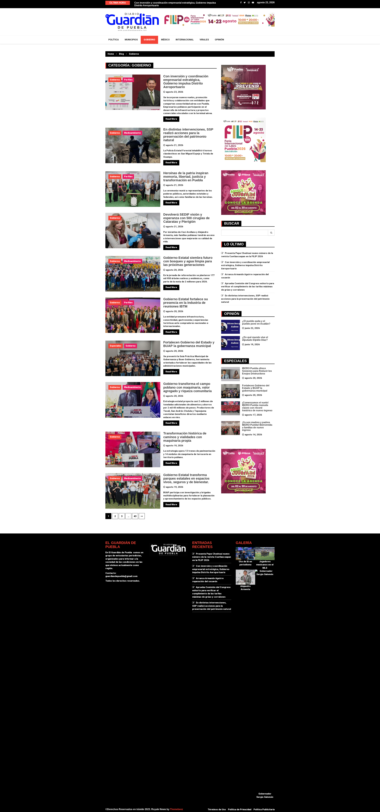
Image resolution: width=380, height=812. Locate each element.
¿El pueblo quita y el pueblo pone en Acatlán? (256, 322)
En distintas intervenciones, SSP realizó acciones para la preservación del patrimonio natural (188, 135)
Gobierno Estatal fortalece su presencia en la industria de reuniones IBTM (185, 302)
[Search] (271, 233)
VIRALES (204, 39)
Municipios (131, 39)
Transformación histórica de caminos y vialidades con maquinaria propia (184, 436)
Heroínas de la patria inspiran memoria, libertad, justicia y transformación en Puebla (185, 176)
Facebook (241, 2)
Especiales (115, 345)
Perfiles (128, 79)
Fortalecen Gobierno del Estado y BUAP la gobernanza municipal (188, 344)
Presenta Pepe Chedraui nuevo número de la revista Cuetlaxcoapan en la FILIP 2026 (211, 557)
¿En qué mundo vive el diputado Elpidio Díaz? (255, 338)
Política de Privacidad (239, 809)
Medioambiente (132, 133)
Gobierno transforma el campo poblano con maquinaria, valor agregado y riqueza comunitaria (187, 387)
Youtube (253, 2)
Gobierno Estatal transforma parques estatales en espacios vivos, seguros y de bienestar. (186, 478)
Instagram (249, 2)
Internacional (185, 39)
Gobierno (115, 79)
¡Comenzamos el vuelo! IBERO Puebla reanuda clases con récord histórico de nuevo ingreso (257, 406)
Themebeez (176, 809)
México (165, 39)
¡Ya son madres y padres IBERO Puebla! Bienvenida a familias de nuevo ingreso (257, 426)
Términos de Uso (217, 809)
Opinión (219, 39)
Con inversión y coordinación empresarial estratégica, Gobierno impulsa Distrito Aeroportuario (185, 81)
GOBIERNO (149, 39)
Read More (171, 119)
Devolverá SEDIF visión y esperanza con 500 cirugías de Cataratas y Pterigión (186, 218)
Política (113, 39)
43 (135, 516)
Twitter (245, 2)
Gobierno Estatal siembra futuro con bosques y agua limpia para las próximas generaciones (187, 261)
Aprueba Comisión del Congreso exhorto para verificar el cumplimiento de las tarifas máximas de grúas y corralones (247, 286)
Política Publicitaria (264, 809)
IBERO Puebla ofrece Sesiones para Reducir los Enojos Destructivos (257, 371)
